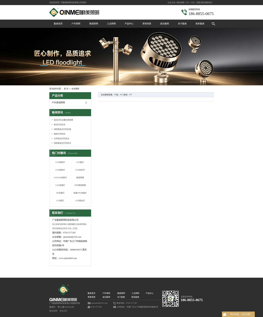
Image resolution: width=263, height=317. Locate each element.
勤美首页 (58, 23)
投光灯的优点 (59, 125)
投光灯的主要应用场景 (63, 120)
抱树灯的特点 (59, 134)
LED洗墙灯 (60, 185)
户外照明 (76, 23)
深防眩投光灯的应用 (62, 129)
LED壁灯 (60, 201)
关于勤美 (182, 23)
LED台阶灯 (80, 170)
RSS (187, 3)
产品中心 (129, 23)
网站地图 (181, 3)
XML (193, 3)
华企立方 (63, 311)
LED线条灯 (60, 170)
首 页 (66, 89)
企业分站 (171, 3)
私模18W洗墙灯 (80, 193)
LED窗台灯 (80, 201)
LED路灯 (80, 162)
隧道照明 (93, 23)
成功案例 (164, 23)
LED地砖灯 (60, 162)
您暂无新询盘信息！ (205, 3)
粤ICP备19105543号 (66, 307)
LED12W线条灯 (60, 178)
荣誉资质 (146, 23)
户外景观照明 (58, 102)
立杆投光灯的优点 (61, 139)
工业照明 (111, 23)
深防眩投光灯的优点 (62, 143)
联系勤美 (200, 23)
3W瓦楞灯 (60, 193)
